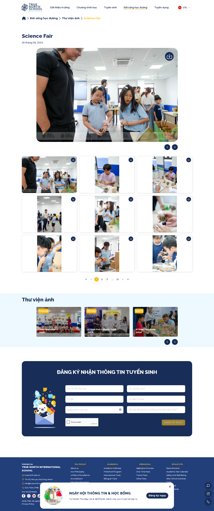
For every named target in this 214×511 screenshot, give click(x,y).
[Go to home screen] (32, 7)
